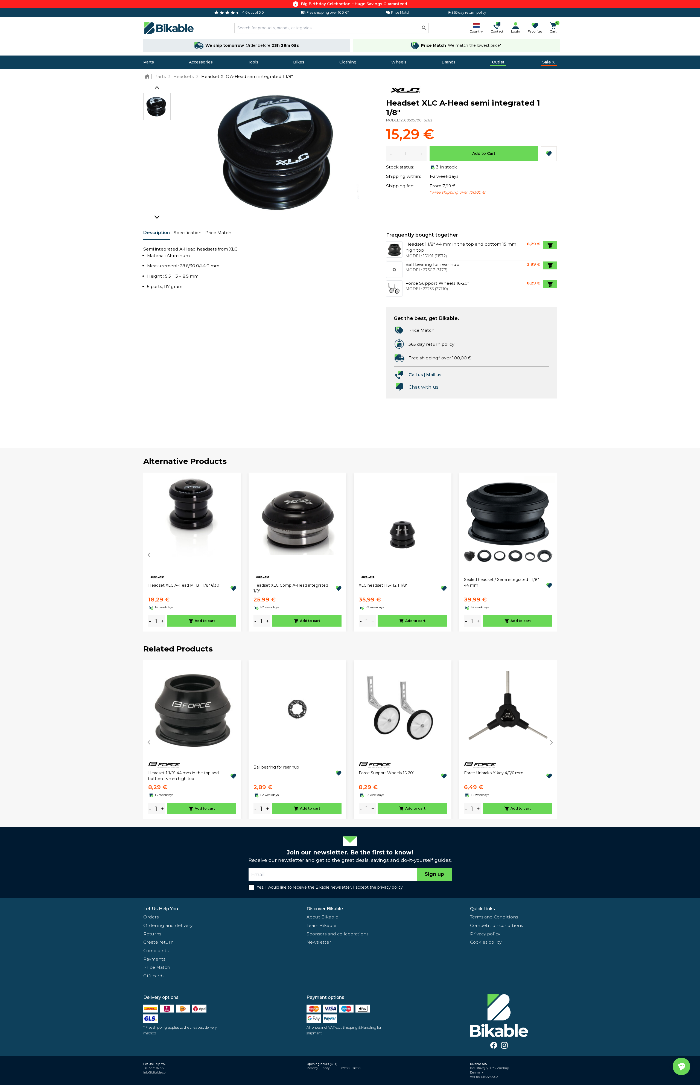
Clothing (347, 62)
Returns (152, 933)
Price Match (218, 232)
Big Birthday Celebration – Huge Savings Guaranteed (354, 3)
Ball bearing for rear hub (276, 767)
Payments (154, 959)
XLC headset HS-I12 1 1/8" (383, 585)
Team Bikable (321, 925)
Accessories (201, 62)
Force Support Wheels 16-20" (386, 772)
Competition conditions (496, 925)
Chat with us (424, 387)
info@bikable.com (155, 1072)
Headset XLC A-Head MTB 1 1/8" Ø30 (183, 585)
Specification (188, 232)
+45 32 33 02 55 (153, 1068)
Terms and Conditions (494, 917)
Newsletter (319, 942)
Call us (416, 374)
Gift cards (153, 975)
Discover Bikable (325, 908)
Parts (148, 62)
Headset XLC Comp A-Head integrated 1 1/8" (292, 588)
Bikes (298, 62)
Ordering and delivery (167, 925)
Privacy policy (485, 933)
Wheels (399, 62)
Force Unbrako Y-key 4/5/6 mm (493, 772)
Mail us (434, 374)
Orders (151, 917)
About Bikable (322, 917)
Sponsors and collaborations (337, 933)
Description (156, 232)
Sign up (434, 874)
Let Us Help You (160, 908)
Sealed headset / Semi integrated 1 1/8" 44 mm (501, 582)
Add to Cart (483, 153)
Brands (449, 62)
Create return (158, 942)
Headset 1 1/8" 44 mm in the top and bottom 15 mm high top (183, 775)
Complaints (155, 950)
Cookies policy (485, 942)
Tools (253, 62)
